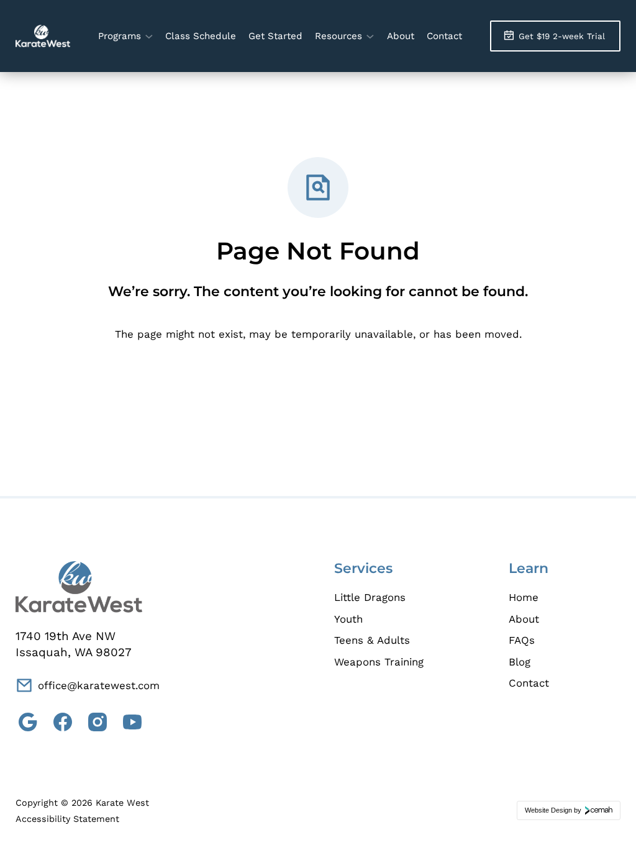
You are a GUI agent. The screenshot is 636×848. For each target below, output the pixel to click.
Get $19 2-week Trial (562, 36)
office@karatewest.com (99, 685)
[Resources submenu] (370, 36)
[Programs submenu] (149, 36)
